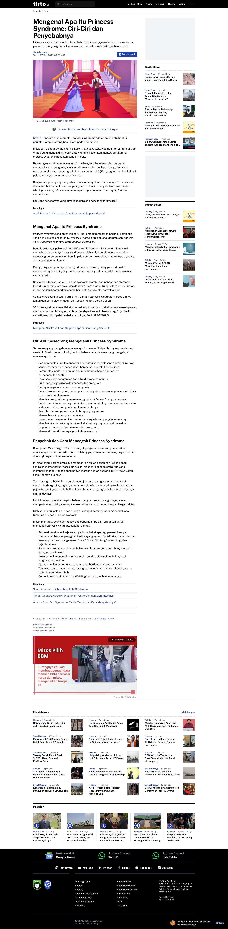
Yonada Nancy (41, 52)
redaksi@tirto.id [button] (166, 897)
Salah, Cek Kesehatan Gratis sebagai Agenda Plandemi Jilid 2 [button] (162, 143)
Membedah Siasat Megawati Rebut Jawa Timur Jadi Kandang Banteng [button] (160, 234)
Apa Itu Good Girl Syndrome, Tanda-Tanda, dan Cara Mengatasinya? (74, 602)
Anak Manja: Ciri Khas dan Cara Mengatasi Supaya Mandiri (69, 213)
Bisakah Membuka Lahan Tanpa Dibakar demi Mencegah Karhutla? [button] (158, 96)
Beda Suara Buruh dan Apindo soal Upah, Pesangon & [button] (147, 837)
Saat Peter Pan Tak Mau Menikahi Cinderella (60, 589)
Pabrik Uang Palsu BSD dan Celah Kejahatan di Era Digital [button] (161, 78)
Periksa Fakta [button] (134, 4)
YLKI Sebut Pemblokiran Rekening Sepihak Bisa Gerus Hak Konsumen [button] (49, 774)
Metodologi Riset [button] (84, 897)
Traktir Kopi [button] (128, 54)
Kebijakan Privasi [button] (126, 885)
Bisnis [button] (171, 4)
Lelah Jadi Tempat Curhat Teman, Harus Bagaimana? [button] (159, 281)
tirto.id (37, 138)
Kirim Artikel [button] (124, 893)
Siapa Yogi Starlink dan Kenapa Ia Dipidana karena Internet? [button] (106, 741)
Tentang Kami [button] (82, 881)
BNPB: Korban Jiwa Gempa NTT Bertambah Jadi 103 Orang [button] (162, 789)
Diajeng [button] (160, 4)
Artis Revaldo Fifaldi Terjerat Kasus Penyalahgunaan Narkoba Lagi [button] (104, 791)
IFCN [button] (119, 901)
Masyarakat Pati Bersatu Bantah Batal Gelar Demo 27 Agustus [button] (50, 741)
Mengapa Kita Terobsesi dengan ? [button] (162, 127)
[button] (41, 4)
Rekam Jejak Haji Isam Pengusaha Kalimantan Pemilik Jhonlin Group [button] (113, 837)
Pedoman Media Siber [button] (87, 893)
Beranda (37, 11)
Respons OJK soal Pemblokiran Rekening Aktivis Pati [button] (179, 837)
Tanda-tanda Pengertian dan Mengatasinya (73, 595)
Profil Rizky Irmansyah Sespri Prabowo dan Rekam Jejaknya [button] (45, 837)
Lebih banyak (188, 712)
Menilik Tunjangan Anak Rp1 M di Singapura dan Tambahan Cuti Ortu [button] (161, 726)
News (46, 11)
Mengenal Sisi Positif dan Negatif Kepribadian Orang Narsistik (71, 328)
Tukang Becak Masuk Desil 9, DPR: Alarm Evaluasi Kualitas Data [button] (48, 758)
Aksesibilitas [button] (124, 881)
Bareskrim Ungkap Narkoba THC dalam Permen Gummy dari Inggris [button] (160, 742)
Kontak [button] (79, 885)
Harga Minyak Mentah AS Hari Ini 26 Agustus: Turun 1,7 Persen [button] (106, 757)
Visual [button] (182, 4)
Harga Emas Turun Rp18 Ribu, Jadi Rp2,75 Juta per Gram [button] (49, 724)
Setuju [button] (220, 923)
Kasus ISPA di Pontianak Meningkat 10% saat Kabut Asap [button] (162, 773)
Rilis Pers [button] (80, 905)
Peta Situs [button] (122, 897)
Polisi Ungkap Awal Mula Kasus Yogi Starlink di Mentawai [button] (106, 724)
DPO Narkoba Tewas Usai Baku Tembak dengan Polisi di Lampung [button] (160, 758)
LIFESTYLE (66, 618)
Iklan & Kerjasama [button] (84, 901)
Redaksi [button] (79, 889)
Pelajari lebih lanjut (186, 924)
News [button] (149, 4)
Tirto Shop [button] (122, 905)
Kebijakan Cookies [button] (127, 889)
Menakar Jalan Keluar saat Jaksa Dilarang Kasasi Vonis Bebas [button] (162, 248)
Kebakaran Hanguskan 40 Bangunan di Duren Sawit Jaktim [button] (50, 789)
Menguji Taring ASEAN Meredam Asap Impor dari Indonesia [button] (157, 266)
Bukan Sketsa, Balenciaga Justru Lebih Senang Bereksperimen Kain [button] (159, 112)
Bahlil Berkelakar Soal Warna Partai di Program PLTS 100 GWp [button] (107, 773)
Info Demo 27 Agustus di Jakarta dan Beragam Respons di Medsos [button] (80, 837)
